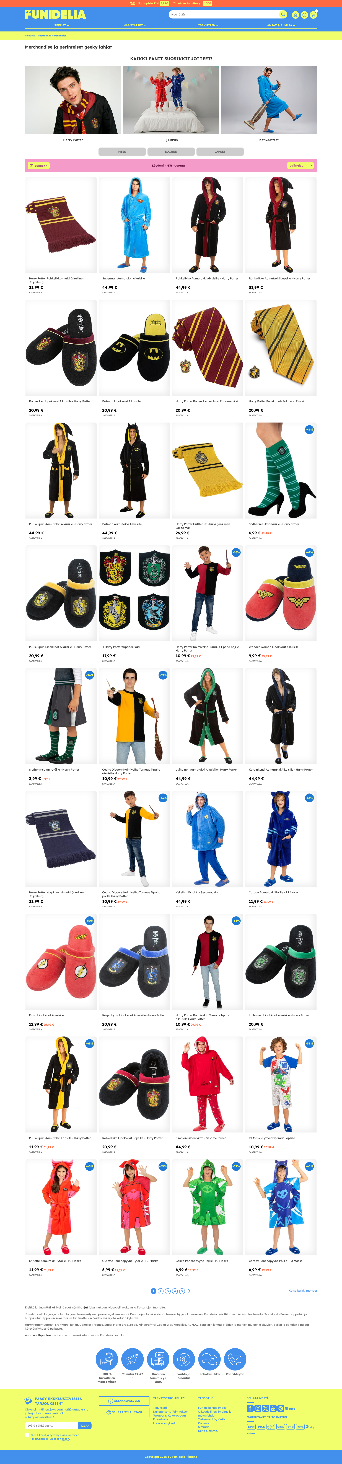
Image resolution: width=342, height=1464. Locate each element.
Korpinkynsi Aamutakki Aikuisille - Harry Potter (281, 769)
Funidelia (30, 35)
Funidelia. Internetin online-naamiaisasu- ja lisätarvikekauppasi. (55, 14)
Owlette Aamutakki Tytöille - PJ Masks (55, 1261)
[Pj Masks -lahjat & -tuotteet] (171, 100)
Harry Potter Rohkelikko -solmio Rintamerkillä (207, 401)
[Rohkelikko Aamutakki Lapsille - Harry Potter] (281, 225)
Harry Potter (73, 140)
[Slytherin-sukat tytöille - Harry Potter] (61, 716)
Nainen (171, 151)
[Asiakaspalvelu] (304, 15)
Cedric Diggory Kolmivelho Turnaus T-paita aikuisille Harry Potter (131, 771)
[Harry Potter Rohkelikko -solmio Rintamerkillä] (207, 348)
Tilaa (84, 1425)
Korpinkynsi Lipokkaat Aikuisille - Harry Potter (133, 1015)
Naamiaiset (133, 25)
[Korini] (313, 15)
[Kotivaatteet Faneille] (269, 100)
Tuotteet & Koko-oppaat (169, 1415)
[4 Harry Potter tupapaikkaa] (134, 593)
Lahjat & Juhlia (278, 25)
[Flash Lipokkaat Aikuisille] (61, 962)
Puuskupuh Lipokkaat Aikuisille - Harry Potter (60, 647)
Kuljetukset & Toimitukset (170, 1411)
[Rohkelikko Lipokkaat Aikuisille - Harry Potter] (61, 348)
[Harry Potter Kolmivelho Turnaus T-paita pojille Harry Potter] (207, 593)
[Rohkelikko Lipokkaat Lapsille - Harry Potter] (134, 1084)
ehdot (65, 1438)
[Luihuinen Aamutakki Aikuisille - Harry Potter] (207, 716)
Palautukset (161, 1419)
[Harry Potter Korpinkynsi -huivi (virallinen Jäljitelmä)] (61, 839)
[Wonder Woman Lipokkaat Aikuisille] (281, 593)
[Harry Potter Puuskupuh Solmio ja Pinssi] (281, 348)
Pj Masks (171, 140)
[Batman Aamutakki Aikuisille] (134, 471)
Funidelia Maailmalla (212, 1407)
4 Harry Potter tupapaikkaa (121, 647)
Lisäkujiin (205, 25)
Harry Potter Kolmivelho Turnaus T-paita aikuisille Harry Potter (203, 1017)
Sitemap (203, 1427)
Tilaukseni (160, 1407)
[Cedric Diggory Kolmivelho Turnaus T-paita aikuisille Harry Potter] (134, 716)
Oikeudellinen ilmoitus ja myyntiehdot (215, 1413)
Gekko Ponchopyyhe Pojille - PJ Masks (202, 1261)
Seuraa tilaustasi (126, 1412)
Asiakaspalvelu (126, 1400)
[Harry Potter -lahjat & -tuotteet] (73, 100)
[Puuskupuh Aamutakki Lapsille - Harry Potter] (61, 1084)
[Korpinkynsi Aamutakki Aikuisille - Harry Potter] (281, 716)
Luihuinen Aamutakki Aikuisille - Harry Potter (206, 769)
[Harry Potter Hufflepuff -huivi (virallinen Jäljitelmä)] (207, 471)
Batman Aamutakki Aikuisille (122, 524)
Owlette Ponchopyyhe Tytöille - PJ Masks (130, 1261)
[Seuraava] (189, 1291)
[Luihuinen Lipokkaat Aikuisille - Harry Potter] (281, 962)
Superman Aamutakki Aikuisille (123, 278)
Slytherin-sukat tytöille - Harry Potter (54, 769)
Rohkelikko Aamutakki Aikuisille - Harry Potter (207, 278)
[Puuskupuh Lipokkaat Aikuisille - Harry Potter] (61, 593)
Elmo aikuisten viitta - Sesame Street (201, 1138)
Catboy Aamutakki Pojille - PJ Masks (274, 892)
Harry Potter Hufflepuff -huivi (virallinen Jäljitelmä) (203, 526)
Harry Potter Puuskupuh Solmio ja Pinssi (276, 401)
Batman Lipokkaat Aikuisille (121, 401)
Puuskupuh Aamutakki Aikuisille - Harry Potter (60, 524)
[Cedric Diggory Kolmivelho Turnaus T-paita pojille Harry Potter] (134, 839)
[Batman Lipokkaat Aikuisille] (134, 348)
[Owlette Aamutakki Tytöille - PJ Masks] (61, 1207)
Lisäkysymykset (164, 1423)
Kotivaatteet (269, 140)
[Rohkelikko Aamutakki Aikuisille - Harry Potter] (207, 225)
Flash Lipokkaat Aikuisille (46, 1015)
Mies (122, 151)
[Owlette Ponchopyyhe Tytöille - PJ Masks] (134, 1207)
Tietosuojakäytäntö (211, 1419)
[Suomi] (250, 1409)
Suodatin (41, 165)
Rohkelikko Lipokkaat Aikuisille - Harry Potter (60, 401)
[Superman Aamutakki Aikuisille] (134, 225)
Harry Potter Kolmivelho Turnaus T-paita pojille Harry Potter (207, 648)
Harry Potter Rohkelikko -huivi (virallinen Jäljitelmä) (56, 280)
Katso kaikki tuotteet (303, 1290)
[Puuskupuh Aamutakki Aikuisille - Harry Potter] (61, 471)
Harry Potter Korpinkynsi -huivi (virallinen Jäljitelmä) (57, 894)
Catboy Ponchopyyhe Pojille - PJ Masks (275, 1261)
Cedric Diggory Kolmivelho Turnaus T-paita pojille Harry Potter (131, 894)
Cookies (203, 1423)
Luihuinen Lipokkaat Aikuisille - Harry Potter (279, 1015)
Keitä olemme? (208, 1431)
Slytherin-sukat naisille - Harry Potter (274, 524)
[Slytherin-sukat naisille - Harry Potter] (281, 471)
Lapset (220, 151)
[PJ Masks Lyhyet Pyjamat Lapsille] (281, 1084)
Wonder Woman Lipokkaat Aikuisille (274, 647)
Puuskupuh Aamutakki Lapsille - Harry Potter (60, 1138)
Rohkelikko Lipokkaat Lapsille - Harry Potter (132, 1138)
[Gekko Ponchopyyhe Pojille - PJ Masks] (207, 1207)
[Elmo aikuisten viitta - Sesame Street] (207, 1084)
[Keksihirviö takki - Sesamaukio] (207, 839)
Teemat (60, 25)
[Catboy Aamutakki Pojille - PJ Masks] (281, 839)
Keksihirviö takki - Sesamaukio (197, 892)
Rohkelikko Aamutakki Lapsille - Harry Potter (279, 278)
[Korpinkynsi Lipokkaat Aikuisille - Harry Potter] (134, 962)
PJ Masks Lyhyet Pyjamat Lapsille (272, 1138)
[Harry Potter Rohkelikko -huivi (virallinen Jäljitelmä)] (61, 225)
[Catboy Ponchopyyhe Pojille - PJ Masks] (281, 1207)
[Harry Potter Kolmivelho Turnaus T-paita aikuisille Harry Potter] (207, 962)
